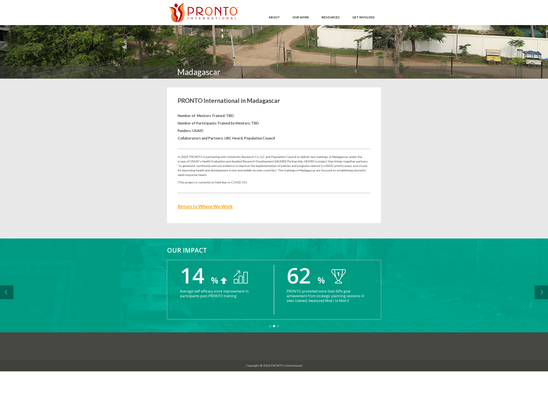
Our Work (300, 17)
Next (541, 292)
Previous (6, 292)
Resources (331, 17)
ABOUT (274, 17)
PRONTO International (204, 12)
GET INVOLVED (363, 17)
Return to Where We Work (205, 206)
